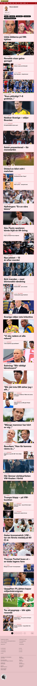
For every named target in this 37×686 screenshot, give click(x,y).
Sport (5, 3)
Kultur (21, 3)
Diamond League (27, 16)
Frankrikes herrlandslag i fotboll (10, 18)
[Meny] (27, 3)
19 (24, 633)
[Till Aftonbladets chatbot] (24, 1)
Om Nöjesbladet (3, 651)
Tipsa (16, 3)
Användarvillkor (21, 644)
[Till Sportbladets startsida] (4, 1)
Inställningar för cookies (23, 639)
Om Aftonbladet (3, 648)
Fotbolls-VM (12, 16)
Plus (13, 3)
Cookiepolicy (21, 642)
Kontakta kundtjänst (4, 642)
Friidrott (6, 16)
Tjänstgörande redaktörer (5, 639)
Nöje (7, 3)
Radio (10, 3)
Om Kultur (20, 648)
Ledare (24, 3)
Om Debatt (20, 651)
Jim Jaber (20, 666)
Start (2, 3)
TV (18, 3)
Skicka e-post (7, 12)
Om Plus (2, 653)
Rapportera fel (3, 644)
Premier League (19, 16)
